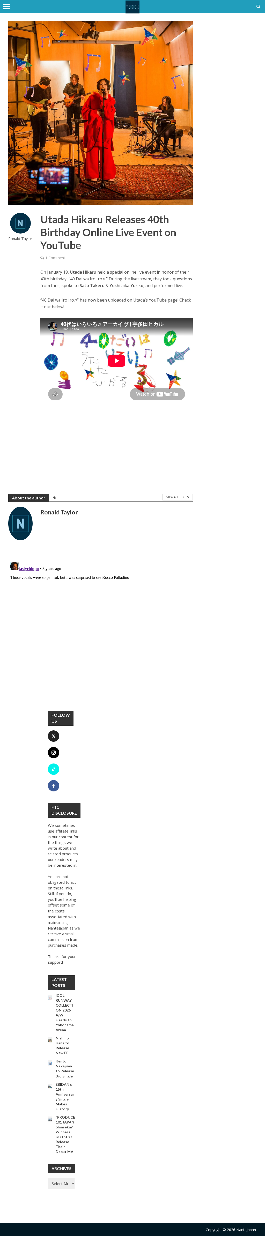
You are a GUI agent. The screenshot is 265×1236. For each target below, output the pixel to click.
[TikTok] (53, 769)
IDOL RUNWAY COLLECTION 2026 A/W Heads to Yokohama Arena (65, 1012)
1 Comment (55, 257)
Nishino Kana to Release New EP (62, 1045)
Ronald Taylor (20, 238)
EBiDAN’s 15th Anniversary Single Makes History (65, 1096)
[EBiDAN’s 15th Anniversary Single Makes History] (50, 1086)
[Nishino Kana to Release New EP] (50, 1040)
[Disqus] (100, 624)
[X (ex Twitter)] (53, 736)
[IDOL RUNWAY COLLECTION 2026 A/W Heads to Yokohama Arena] (50, 997)
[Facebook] (53, 785)
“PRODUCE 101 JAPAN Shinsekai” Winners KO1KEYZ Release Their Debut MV (65, 1134)
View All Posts (177, 497)
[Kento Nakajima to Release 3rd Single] (50, 1063)
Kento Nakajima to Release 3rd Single (65, 1068)
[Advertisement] (116, 447)
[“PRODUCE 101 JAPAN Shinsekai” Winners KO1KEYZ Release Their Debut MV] (50, 1119)
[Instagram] (53, 752)
